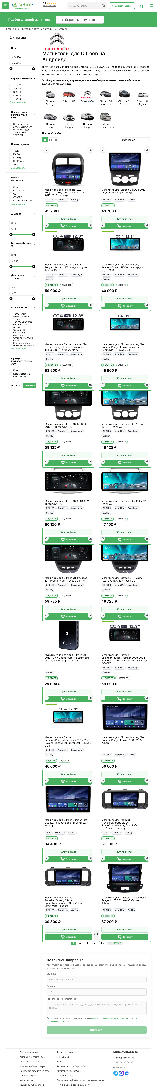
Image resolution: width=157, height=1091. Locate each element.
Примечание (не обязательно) (62, 999)
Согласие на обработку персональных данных (81, 1080)
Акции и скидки (27, 1080)
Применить (29, 385)
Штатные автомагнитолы (37, 28)
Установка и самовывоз (32, 1057)
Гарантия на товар (29, 1061)
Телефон (52, 986)
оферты (94, 1018)
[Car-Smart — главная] (22, 4)
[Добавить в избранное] (46, 150)
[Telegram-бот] (116, 1073)
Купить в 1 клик (68, 219)
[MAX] (121, 1073)
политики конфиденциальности (113, 1018)
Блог (59, 1061)
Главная (11, 28)
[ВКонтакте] (127, 1073)
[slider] (11, 68)
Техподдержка (65, 1052)
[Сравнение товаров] (140, 6)
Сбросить (15, 385)
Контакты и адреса (125, 1051)
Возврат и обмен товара (32, 1066)
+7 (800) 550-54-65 (123, 1057)
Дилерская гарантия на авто (34, 1071)
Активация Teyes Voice (69, 1071)
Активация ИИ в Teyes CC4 (71, 1066)
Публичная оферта (66, 1075)
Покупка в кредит (28, 1075)
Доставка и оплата (29, 1052)
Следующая (115, 942)
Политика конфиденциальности (73, 1084)
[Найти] (103, 6)
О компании (63, 1057)
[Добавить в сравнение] (90, 150)
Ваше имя (51, 974)
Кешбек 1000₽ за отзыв (31, 1084)
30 (102, 942)
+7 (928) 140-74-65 (123, 1062)
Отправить (96, 1029)
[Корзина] (151, 6)
